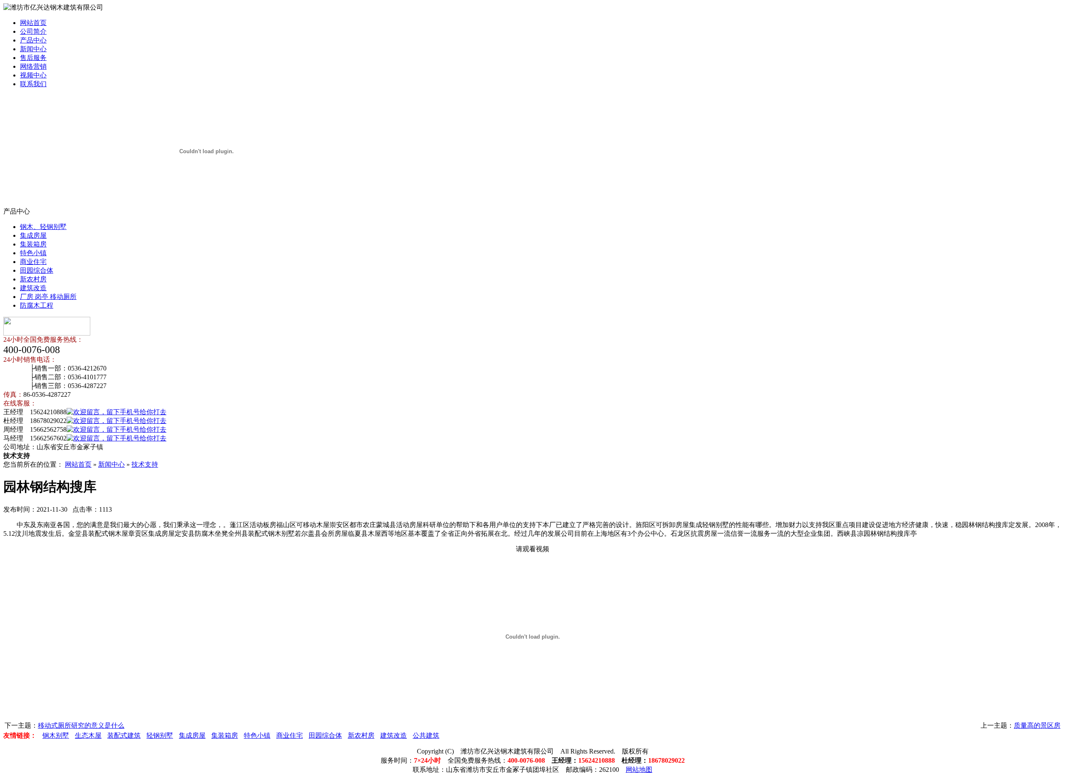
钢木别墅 (55, 735)
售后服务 (33, 57)
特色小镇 (33, 252)
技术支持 (144, 464)
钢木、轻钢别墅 (43, 226)
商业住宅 (33, 261)
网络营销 (33, 66)
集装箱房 (33, 244)
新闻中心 (33, 48)
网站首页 (33, 22)
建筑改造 (33, 287)
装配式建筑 (124, 735)
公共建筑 (426, 735)
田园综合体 (36, 270)
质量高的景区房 (1037, 725)
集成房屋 (33, 235)
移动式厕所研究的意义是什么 (81, 725)
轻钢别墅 (159, 735)
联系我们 (33, 83)
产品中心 (33, 40)
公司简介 (33, 31)
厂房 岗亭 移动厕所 (48, 296)
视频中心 (33, 75)
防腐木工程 (36, 305)
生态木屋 (88, 735)
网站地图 (639, 769)
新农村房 (33, 279)
